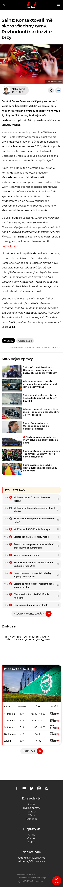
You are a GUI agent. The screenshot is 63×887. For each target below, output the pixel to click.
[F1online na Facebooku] (16, 788)
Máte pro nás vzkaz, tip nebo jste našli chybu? (34, 347)
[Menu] (58, 5)
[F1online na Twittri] (31, 788)
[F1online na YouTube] (24, 788)
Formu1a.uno (10, 246)
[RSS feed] (46, 788)
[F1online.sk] (31, 5)
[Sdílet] (51, 90)
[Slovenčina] (58, 90)
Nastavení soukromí (26, 874)
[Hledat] (4, 5)
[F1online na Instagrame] (39, 788)
